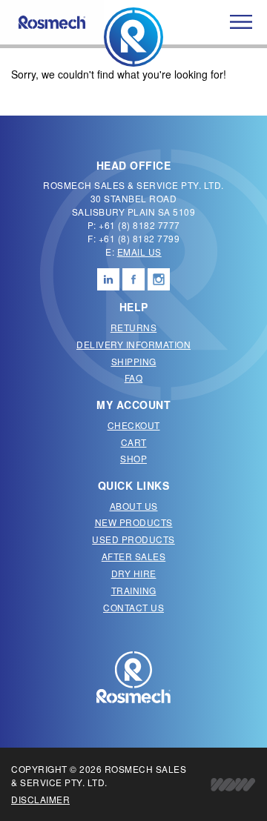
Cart (134, 442)
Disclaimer (40, 799)
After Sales (134, 556)
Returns (134, 327)
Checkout (134, 425)
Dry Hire (133, 573)
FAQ (134, 377)
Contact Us (133, 607)
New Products (134, 522)
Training (133, 590)
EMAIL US (139, 251)
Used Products (133, 539)
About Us (134, 505)
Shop (133, 458)
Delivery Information (133, 344)
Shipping (133, 361)
